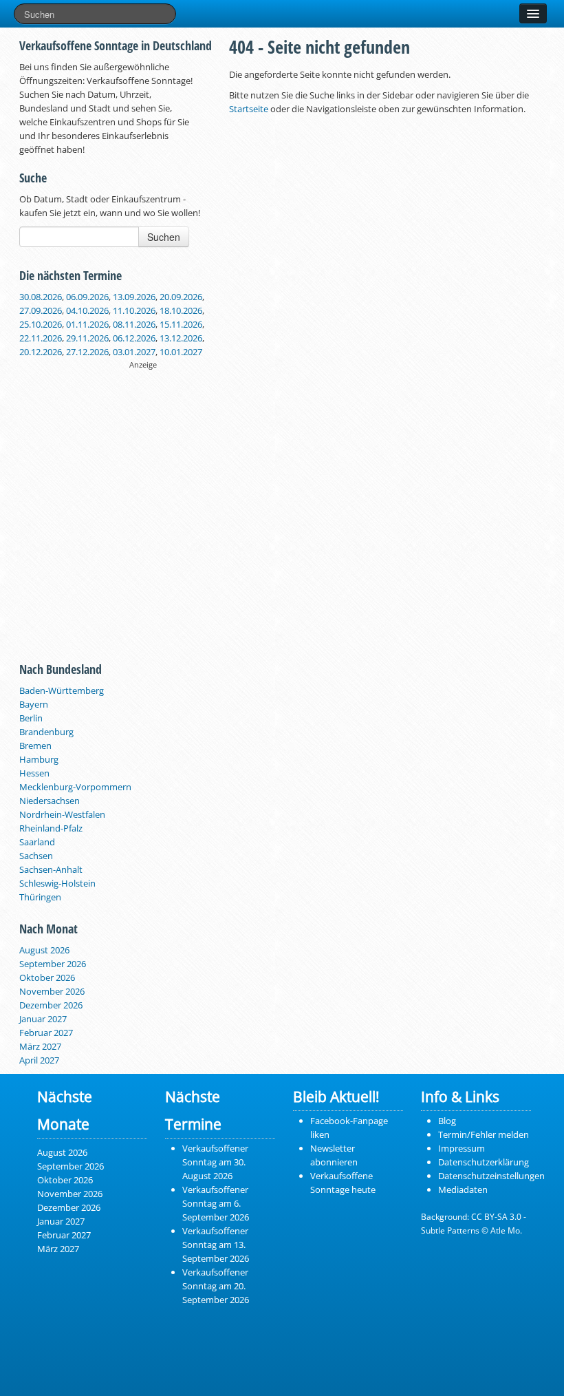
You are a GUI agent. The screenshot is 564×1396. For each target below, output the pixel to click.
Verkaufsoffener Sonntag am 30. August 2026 (215, 1162)
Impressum (461, 1148)
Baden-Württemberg (61, 690)
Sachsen (36, 855)
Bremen (35, 745)
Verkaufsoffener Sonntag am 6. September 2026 (215, 1203)
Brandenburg (46, 732)
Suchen (163, 237)
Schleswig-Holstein (57, 883)
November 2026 (52, 991)
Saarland (37, 842)
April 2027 (39, 1060)
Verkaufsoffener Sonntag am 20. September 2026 (215, 1286)
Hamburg (38, 759)
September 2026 (52, 964)
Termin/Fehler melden (483, 1134)
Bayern (33, 704)
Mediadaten (463, 1189)
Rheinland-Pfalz (51, 828)
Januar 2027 (43, 1019)
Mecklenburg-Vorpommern (75, 787)
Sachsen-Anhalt (51, 869)
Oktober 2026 (47, 977)
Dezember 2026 (51, 1005)
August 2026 (44, 950)
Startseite (248, 109)
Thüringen (40, 897)
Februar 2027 (46, 1032)
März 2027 (40, 1046)
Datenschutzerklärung (483, 1162)
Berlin (31, 718)
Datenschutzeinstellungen (491, 1176)
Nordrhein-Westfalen (62, 814)
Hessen (34, 773)
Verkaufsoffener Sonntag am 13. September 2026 (215, 1245)
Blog (447, 1120)
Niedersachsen (49, 800)
